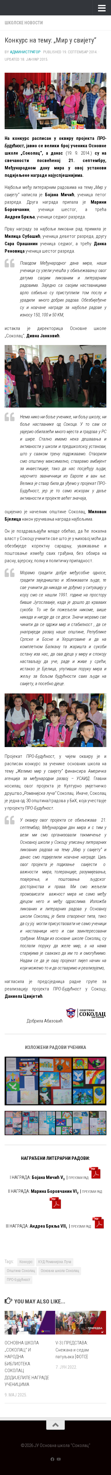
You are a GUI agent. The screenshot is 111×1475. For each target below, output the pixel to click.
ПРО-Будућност (18, 1280)
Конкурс (25, 1262)
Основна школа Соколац (60, 1271)
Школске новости (24, 22)
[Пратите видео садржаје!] (58, 1459)
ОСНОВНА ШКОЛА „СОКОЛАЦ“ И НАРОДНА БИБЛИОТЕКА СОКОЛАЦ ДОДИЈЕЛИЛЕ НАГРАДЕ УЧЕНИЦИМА (27, 1363)
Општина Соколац (21, 1271)
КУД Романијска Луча (54, 1262)
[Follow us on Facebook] (52, 1459)
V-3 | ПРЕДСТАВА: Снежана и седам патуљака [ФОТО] (72, 1349)
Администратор (25, 52)
